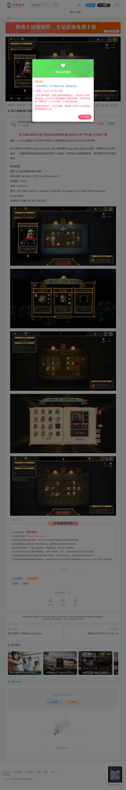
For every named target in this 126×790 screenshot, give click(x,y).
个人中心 (85, 117)
